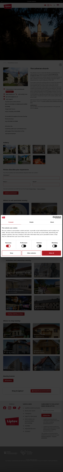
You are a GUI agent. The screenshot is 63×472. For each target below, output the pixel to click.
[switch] (23, 246)
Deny (11, 253)
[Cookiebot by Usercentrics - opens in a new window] (54, 217)
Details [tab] (32, 222)
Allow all (51, 253)
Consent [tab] (10, 222)
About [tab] (52, 222)
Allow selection (31, 253)
